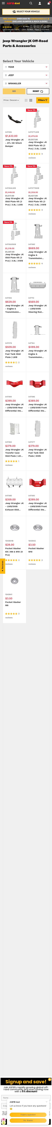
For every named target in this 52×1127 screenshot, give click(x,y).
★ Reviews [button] (2, 566)
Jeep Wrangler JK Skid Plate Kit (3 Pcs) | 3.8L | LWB (14, 201)
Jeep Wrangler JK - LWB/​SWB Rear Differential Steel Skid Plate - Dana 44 (14, 408)
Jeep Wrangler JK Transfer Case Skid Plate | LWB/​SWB (14, 453)
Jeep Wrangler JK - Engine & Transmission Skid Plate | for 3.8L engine (14, 309)
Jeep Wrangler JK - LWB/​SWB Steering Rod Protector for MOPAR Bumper (37, 309)
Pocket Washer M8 (13, 604)
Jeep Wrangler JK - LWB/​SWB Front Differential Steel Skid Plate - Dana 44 (37, 408)
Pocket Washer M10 (36, 550)
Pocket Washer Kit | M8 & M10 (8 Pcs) (14, 551)
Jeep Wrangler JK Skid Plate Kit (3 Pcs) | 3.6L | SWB (37, 201)
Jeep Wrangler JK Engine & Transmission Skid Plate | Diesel (37, 354)
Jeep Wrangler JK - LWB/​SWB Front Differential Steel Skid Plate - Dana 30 (37, 506)
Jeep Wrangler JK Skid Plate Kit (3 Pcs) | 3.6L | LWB (37, 145)
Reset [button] (36, 91)
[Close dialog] (49, 1079)
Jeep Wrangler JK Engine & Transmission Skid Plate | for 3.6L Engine (37, 255)
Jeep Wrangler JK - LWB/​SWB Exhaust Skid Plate (14, 506)
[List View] (26, 100)
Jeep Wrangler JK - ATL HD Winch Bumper (14, 143)
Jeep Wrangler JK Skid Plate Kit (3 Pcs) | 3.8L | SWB (14, 257)
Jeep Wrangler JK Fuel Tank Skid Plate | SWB (37, 453)
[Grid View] (31, 100)
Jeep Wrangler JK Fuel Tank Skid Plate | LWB (14, 354)
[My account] (39, 3)
